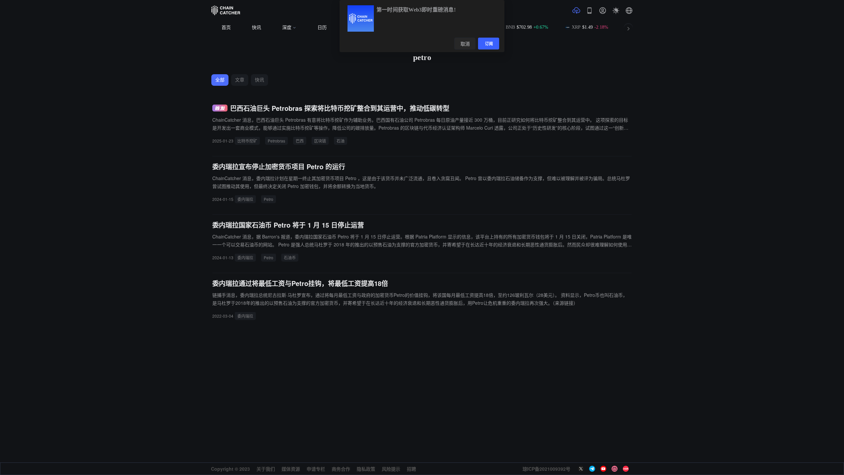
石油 (341, 140)
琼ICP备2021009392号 (546, 468)
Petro (268, 199)
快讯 (256, 27)
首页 (226, 27)
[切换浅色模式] (616, 11)
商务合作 (341, 468)
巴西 (300, 140)
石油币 (290, 257)
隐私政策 (366, 468)
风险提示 (391, 468)
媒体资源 (291, 468)
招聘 (411, 468)
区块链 (320, 140)
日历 (322, 27)
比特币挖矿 (247, 140)
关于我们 (265, 468)
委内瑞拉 (245, 199)
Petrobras (276, 140)
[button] (629, 10)
